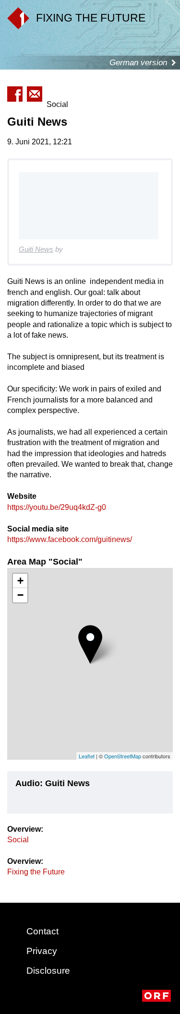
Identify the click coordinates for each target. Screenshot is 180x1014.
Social (18, 840)
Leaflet (87, 756)
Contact (42, 931)
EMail (34, 94)
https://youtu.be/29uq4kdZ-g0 (56, 507)
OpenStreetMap (122, 756)
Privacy (41, 951)
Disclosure (48, 971)
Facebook (15, 94)
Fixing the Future (36, 872)
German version (138, 62)
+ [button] (20, 581)
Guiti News (36, 249)
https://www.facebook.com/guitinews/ (69, 539)
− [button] (20, 595)
